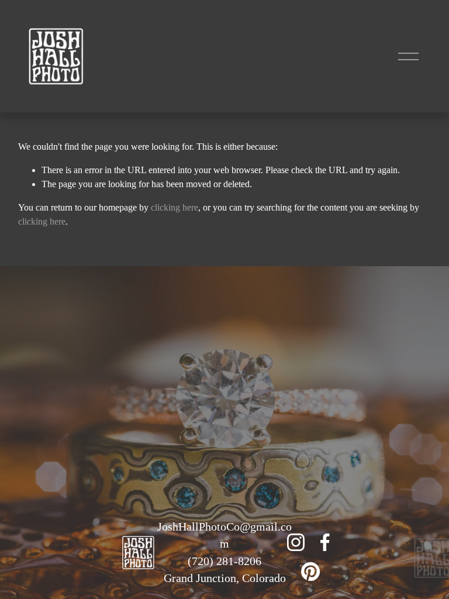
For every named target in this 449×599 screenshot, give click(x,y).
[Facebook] (325, 542)
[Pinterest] (310, 571)
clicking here (174, 207)
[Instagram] (295, 542)
